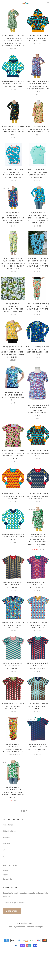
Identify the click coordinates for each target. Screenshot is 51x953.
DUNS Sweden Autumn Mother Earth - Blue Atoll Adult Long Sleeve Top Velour (38, 218)
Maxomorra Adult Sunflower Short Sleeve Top (13, 584)
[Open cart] (48, 3)
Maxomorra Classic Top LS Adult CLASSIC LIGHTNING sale (37, 496)
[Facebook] (4, 856)
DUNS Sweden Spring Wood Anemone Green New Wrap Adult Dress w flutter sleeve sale (13, 41)
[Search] (44, 3)
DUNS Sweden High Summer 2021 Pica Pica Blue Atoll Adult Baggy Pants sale (37, 263)
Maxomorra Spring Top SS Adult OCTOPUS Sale (37, 665)
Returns (6, 875)
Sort (24, 811)
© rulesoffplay (25, 923)
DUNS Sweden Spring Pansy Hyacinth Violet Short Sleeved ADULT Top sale (37, 410)
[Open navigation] (3, 3)
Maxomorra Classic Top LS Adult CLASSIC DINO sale (13, 496)
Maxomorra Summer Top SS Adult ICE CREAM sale (38, 625)
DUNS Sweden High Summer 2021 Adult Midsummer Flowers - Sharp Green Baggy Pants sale (13, 263)
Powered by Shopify (35, 926)
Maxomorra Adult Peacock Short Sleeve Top (13, 665)
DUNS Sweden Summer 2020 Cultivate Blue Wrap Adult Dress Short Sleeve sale (13, 218)
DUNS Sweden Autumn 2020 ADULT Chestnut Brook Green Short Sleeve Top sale (13, 792)
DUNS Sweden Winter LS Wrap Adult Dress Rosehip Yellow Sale (37, 129)
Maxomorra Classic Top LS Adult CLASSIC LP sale (37, 453)
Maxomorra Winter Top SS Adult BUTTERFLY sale (37, 584)
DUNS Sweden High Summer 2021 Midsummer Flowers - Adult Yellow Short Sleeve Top (13, 352)
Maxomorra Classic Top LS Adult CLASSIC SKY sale (13, 536)
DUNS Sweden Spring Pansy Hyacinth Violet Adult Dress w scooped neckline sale (37, 86)
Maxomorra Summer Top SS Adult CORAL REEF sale (13, 625)
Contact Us (7, 879)
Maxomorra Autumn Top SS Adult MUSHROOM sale (13, 706)
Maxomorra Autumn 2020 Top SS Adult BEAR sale (38, 706)
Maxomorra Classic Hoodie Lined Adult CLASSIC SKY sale (13, 84)
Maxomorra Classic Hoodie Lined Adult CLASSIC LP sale (38, 38)
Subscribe (12, 911)
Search (5, 870)
